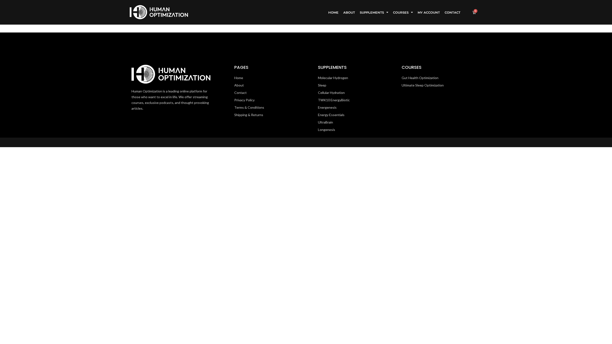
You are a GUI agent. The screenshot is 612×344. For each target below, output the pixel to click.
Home (333, 12)
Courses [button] (401, 12)
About (349, 12)
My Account (429, 12)
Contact (452, 12)
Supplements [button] (372, 12)
